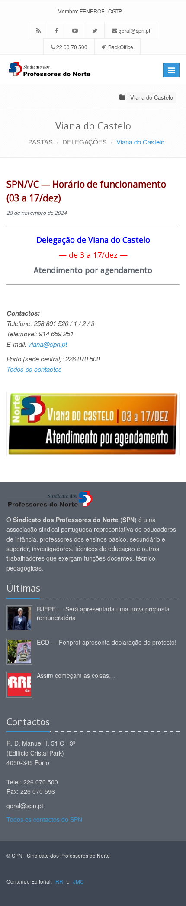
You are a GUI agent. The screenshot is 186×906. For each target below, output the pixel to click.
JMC (78, 881)
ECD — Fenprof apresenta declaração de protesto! (106, 642)
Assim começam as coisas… (76, 675)
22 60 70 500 (71, 46)
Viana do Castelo (151, 97)
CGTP (115, 11)
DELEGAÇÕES (84, 141)
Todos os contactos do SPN (44, 819)
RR (59, 881)
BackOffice (120, 46)
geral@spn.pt (133, 30)
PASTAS (40, 141)
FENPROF (92, 11)
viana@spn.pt (47, 343)
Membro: (68, 11)
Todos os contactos (34, 368)
